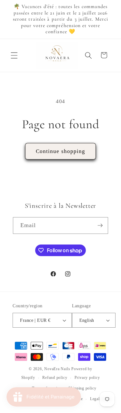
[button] (14, 55)
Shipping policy (82, 388)
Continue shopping (61, 151)
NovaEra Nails (57, 369)
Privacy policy (87, 377)
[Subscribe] (100, 225)
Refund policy (54, 377)
